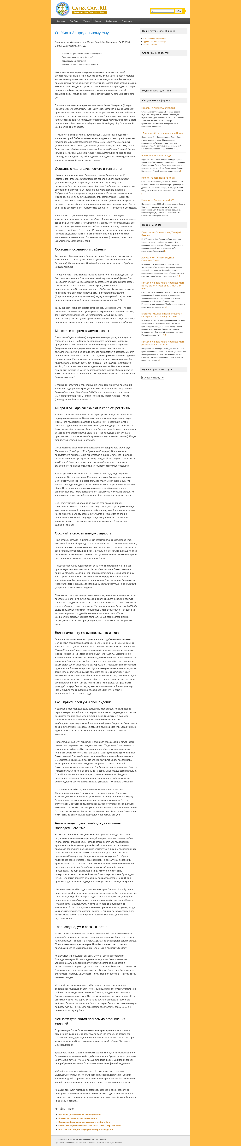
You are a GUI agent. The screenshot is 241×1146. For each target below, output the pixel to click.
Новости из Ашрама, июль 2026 (157, 200)
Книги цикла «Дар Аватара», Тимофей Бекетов (161, 234)
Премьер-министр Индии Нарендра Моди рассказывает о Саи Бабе (163, 343)
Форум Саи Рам (150, 44)
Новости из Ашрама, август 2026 (158, 107)
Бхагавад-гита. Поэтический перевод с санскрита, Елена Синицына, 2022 (161, 315)
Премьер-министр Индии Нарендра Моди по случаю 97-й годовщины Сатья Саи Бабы (163, 285)
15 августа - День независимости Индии (162, 133)
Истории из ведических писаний (158, 177)
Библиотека (111, 21)
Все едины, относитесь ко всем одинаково (79, 1114)
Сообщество (127, 21)
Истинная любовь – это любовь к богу (77, 1118)
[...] (163, 126)
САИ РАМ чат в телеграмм (155, 38)
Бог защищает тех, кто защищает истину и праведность (86, 1129)
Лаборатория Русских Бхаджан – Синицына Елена (158, 259)
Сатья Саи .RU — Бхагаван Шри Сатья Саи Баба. (87, 1139)
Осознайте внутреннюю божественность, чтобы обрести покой (89, 1125)
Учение (86, 21)
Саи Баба (74, 21)
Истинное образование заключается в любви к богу (84, 1121)
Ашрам (98, 21)
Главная (61, 21)
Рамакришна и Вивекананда (156, 155)
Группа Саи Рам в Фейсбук (155, 41)
